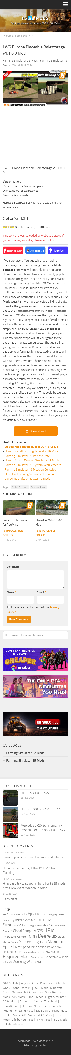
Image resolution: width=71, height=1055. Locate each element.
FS (11, 931)
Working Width (24, 961)
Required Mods (16, 956)
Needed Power (46, 947)
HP (47, 930)
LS (63, 936)
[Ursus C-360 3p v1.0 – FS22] (10, 814)
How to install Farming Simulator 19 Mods (31, 451)
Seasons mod (37, 957)
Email (41, 592)
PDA (19, 952)
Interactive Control (15, 936)
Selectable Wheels (56, 957)
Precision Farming (31, 952)
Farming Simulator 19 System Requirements (33, 465)
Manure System (10, 942)
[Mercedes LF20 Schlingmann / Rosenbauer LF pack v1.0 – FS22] (10, 830)
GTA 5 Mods (44, 1015)
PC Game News (31, 1006)
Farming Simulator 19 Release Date (27, 456)
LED (54, 936)
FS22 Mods (41, 988)
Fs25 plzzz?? (12, 899)
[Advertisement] (35, 137)
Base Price (15, 914)
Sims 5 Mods (35, 997)
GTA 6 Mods (10, 983)
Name (11, 592)
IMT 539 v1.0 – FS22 (35, 793)
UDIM (5, 962)
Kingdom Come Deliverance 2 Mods (42, 983)
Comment (13, 566)
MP (33, 947)
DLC (33, 920)
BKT (38, 914)
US (10, 962)
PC (15, 952)
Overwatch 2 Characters (27, 992)
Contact (43, 1045)
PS (42, 952)
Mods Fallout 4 (13, 1024)
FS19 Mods (23, 1041)
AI (8, 914)
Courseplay (8, 920)
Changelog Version (56, 915)
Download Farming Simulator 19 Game (29, 474)
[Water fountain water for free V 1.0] (19, 507)
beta (24, 914)
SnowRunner (11, 1006)
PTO (47, 952)
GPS (40, 931)
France (6, 931)
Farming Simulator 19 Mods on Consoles (30, 469)
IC (52, 931)
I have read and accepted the (33, 610)
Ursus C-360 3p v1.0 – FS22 (40, 809)
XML (39, 962)
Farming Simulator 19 (37, 925)
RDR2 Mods (59, 1010)
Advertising (30, 1045)
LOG (59, 937)
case (44, 914)
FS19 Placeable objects (18, 36)
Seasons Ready (38, 487)
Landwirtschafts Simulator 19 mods (27, 478)
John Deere (39, 936)
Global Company (19, 487)
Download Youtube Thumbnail (38, 1001)
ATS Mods (18, 997)
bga (31, 914)
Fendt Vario (59, 925)
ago (4, 915)
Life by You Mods (22, 1019)
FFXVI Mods (43, 1019)
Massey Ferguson (33, 942)
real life (55, 952)
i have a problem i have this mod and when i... (34, 857)
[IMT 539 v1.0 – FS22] (10, 798)
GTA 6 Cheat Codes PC (17, 988)
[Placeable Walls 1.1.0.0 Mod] (52, 507)
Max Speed (22, 947)
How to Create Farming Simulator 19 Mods (32, 460)
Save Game (43, 1010)
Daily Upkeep (22, 920)
